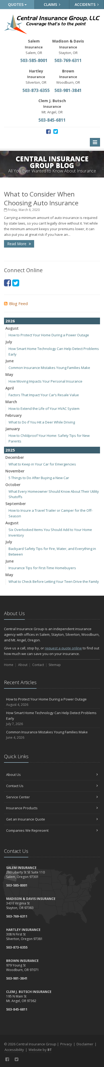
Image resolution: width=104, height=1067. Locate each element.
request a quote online (63, 648)
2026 (10, 320)
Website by (40, 1049)
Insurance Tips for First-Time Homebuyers (42, 567)
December (14, 457)
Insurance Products (22, 808)
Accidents (86, 4)
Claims (51, 4)
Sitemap (55, 664)
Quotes (16, 4)
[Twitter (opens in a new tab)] (55, 131)
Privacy (66, 1044)
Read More (17, 243)
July (8, 341)
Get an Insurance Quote (25, 819)
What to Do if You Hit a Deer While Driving (42, 422)
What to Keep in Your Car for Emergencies (42, 464)
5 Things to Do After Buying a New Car (39, 477)
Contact (38, 664)
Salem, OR (34, 46)
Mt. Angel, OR (52, 106)
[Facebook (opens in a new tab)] (48, 131)
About (22, 664)
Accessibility (14, 1049)
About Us (13, 774)
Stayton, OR (68, 46)
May (9, 374)
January (12, 428)
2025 (10, 450)
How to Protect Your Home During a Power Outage (49, 335)
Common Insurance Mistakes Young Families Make (49, 367)
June (9, 360)
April (9, 388)
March (11, 401)
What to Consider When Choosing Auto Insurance (41, 198)
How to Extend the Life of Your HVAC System (44, 408)
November (15, 470)
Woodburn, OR (68, 76)
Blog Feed (18, 303)
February (13, 415)
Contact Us (14, 785)
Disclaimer (85, 1044)
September (15, 503)
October (13, 484)
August (12, 328)
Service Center (18, 797)
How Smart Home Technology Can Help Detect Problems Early (51, 718)
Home (8, 664)
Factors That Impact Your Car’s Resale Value (44, 394)
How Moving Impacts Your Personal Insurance (45, 381)
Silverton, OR (36, 76)
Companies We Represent (27, 830)
